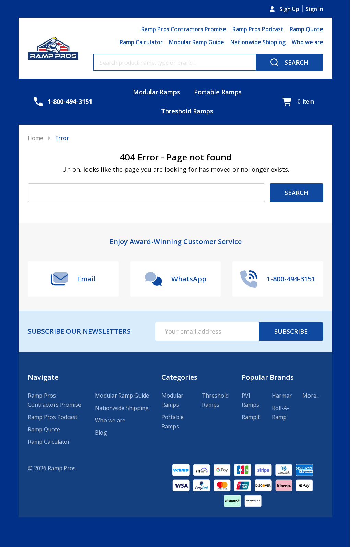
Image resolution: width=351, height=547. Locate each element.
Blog (101, 432)
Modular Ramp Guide (196, 42)
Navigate (43, 377)
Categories (179, 377)
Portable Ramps (218, 92)
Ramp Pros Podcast (257, 29)
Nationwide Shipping (258, 42)
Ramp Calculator (141, 42)
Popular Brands (268, 377)
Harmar (282, 395)
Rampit (251, 417)
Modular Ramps (156, 92)
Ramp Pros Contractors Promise (183, 29)
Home (35, 138)
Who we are (307, 42)
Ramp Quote (306, 29)
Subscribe (291, 331)
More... (310, 395)
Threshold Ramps (187, 111)
